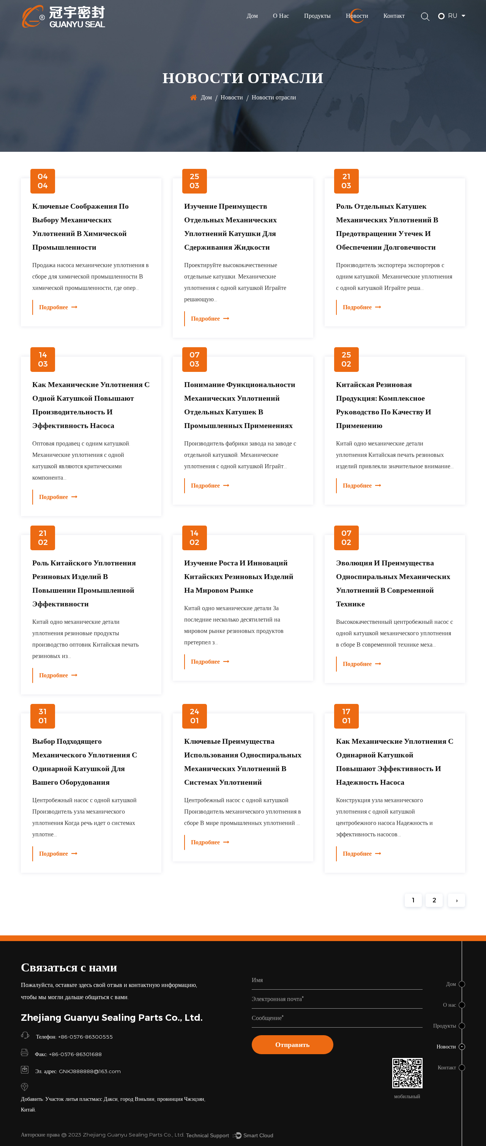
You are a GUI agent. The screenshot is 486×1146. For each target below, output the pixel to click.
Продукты (317, 15)
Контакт (394, 15)
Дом (252, 15)
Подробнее (54, 307)
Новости (357, 15)
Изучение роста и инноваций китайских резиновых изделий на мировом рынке (238, 576)
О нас (281, 15)
